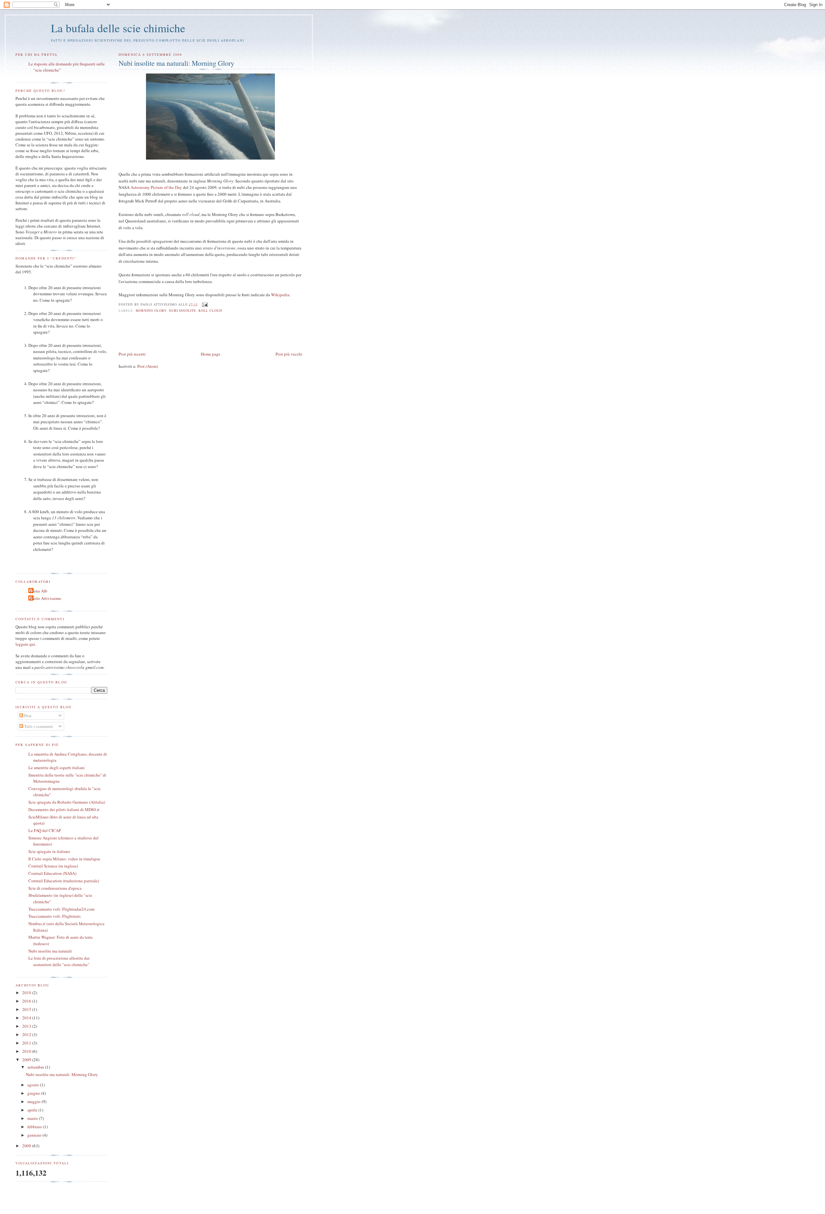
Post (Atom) (147, 366)
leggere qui (25, 644)
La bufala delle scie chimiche (118, 27)
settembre (36, 1067)
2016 (27, 1001)
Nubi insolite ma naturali (50, 951)
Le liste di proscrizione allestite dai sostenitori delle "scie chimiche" (59, 961)
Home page (210, 354)
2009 (27, 1059)
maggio (34, 1101)
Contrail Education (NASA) (52, 873)
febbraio (35, 1127)
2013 (27, 1026)
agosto (33, 1085)
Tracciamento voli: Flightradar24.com (61, 909)
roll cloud (210, 310)
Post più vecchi (289, 354)
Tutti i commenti (38, 726)
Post (27, 716)
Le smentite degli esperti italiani (56, 767)
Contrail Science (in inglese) (53, 866)
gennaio (35, 1135)
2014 (27, 1018)
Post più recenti (132, 354)
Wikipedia (280, 295)
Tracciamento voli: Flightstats (54, 916)
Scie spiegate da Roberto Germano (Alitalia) (66, 802)
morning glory (151, 310)
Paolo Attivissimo (45, 598)
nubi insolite (182, 310)
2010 (27, 1051)
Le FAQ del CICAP (44, 830)
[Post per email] (204, 304)
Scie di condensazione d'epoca (55, 888)
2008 (27, 1146)
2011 (27, 1043)
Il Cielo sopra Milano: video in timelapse (64, 859)
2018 (27, 992)
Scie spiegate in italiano (49, 851)
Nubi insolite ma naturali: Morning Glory (176, 63)
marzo (33, 1118)
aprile (32, 1110)
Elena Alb (38, 591)
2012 (27, 1034)
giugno (34, 1093)
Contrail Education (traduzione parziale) (63, 881)
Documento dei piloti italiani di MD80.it (64, 809)
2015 (27, 1009)
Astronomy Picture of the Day (156, 187)
